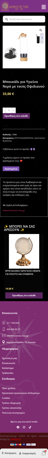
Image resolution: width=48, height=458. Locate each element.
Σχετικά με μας (9, 358)
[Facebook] (18, 427)
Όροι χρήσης (8, 388)
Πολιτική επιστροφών (13, 412)
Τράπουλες (7, 373)
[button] (40, 30)
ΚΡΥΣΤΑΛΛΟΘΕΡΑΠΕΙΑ (23, 138)
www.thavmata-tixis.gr (14, 210)
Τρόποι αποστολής (11, 408)
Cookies (6, 398)
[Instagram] (24, 427)
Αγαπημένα (11, 168)
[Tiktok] (30, 427)
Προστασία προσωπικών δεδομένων (21, 393)
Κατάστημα (7, 368)
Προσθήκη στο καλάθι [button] (24, 295)
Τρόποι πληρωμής (11, 403)
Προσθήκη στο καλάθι (16, 115)
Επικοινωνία (8, 363)
